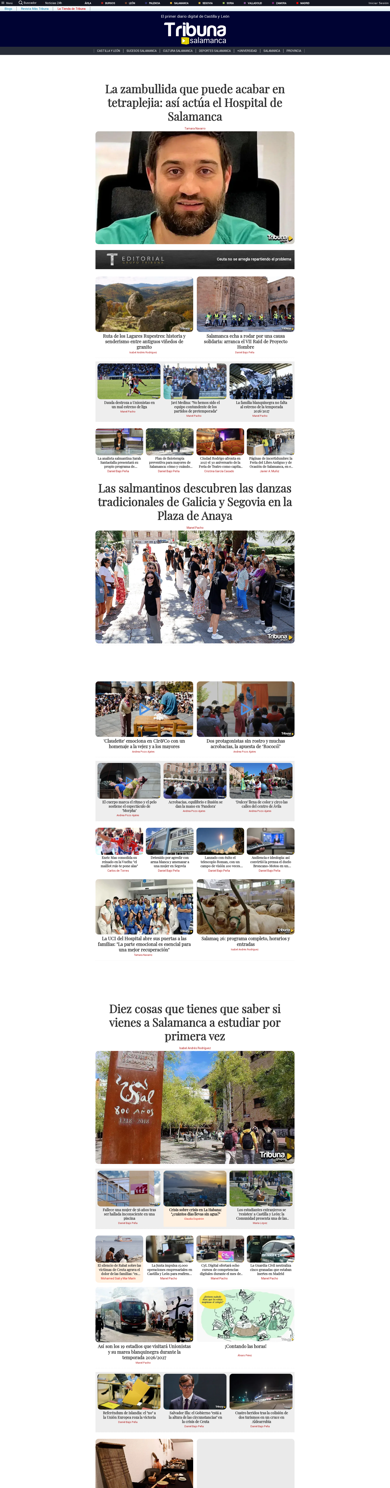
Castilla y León (108, 51)
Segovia (208, 3)
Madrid (305, 3)
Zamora (281, 3)
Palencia (154, 3)
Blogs (8, 9)
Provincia (294, 51)
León (132, 3)
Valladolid (255, 3)
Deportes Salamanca (215, 51)
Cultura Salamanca (178, 51)
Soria (230, 3)
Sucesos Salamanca (142, 51)
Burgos (110, 3)
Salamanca (181, 3)
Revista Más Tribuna (35, 9)
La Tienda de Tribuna (71, 9)
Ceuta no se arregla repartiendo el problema (254, 259)
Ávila (88, 3)
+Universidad (247, 51)
